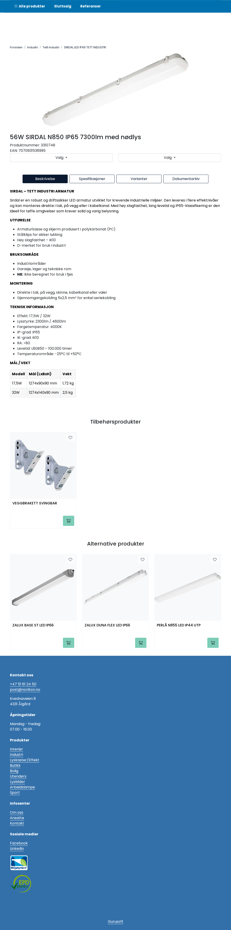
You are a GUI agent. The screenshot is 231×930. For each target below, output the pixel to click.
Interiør (16, 749)
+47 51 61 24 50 (23, 684)
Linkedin (17, 848)
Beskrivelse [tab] (45, 178)
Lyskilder (17, 781)
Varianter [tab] (139, 178)
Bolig (14, 770)
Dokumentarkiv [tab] (186, 178)
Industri (16, 754)
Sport (15, 792)
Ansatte (17, 817)
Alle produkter (31, 6)
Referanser (90, 6)
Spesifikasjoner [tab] (92, 178)
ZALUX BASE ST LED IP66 (33, 625)
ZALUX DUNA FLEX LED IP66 (107, 625)
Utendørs (18, 776)
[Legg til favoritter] (70, 438)
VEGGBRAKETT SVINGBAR (34, 503)
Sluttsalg (62, 6)
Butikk (15, 765)
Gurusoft (115, 921)
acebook (20, 843)
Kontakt (17, 823)
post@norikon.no (25, 689)
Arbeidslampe (22, 787)
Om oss (16, 812)
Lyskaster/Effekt (24, 760)
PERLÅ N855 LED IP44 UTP (179, 625)
